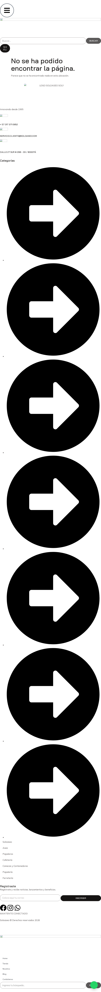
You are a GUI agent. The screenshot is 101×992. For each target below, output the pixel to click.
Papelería (7, 872)
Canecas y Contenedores (15, 866)
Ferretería (8, 878)
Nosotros (6, 969)
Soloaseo (7, 841)
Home (5, 958)
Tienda (5, 964)
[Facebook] (3, 908)
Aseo (5, 848)
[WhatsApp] (94, 985)
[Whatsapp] (17, 908)
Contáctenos (8, 979)
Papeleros (8, 854)
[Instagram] (10, 908)
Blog (4, 974)
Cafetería (7, 860)
